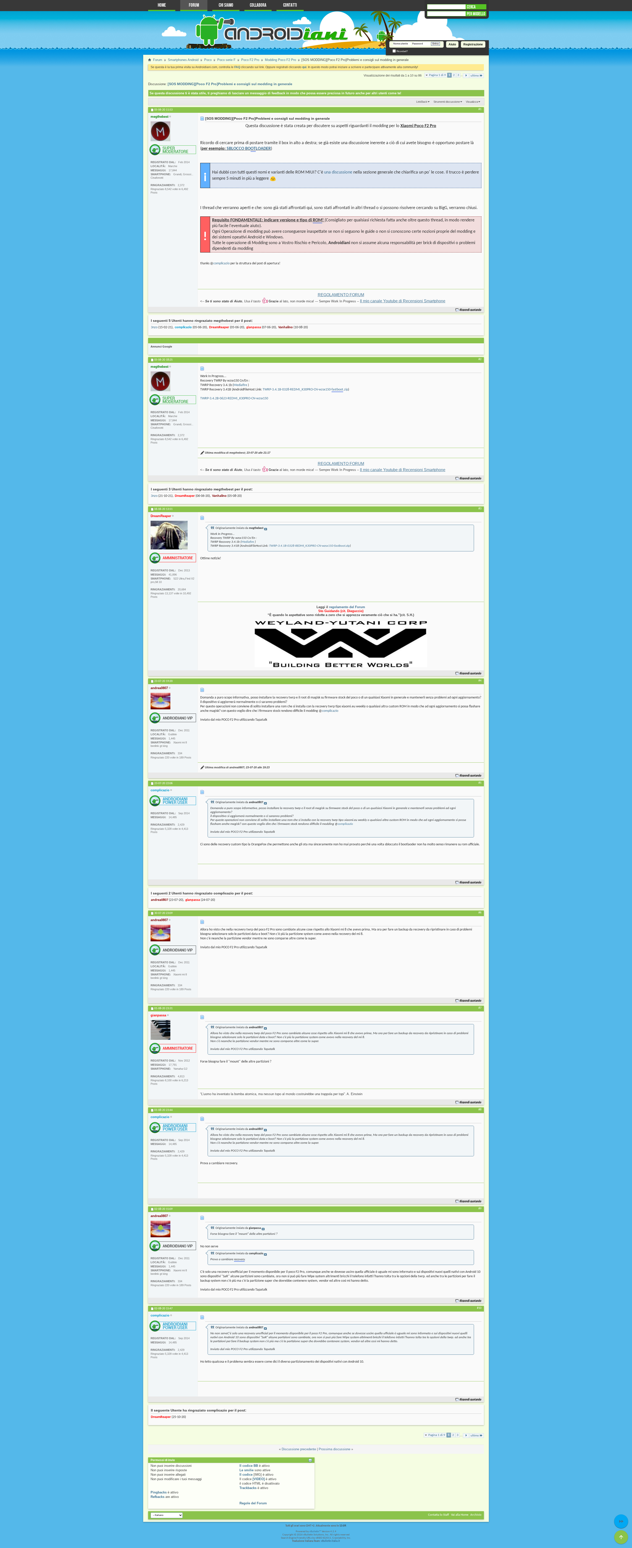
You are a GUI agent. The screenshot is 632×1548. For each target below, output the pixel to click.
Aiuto (452, 44)
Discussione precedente (299, 1449)
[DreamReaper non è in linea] (169, 535)
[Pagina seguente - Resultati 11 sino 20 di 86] (466, 75)
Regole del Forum (253, 1503)
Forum (194, 5)
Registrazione (473, 44)
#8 (479, 1109)
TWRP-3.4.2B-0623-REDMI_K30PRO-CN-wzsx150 (234, 398)
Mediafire (240, 385)
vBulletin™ (315, 1531)
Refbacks (157, 1497)
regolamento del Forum (347, 607)
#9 (479, 1208)
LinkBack (421, 101)
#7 (479, 1007)
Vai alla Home (459, 1514)
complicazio (221, 263)
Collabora (258, 5)
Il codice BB (248, 1466)
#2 (479, 359)
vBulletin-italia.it (330, 1541)
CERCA (471, 6)
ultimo (475, 75)
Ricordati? (402, 51)
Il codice (246, 1474)
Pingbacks (159, 1492)
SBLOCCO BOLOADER (249, 148)
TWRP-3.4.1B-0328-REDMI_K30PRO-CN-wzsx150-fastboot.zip (309, 545)
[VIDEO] (259, 1479)
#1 (479, 109)
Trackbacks (248, 1488)
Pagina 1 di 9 (437, 75)
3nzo (154, 327)
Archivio (475, 1514)
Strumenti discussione (447, 101)
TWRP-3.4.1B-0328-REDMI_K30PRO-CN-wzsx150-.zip (305, 389)
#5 (479, 782)
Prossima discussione (334, 1449)
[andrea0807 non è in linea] (160, 701)
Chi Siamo (226, 5)
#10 (479, 1308)
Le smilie (246, 1470)
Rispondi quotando (470, 310)
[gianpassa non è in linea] (160, 1030)
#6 (479, 912)
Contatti (290, 5)
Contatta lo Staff (438, 1514)
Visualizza (472, 101)
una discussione (338, 172)
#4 (479, 680)
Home (162, 5)
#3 (479, 508)
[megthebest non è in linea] (160, 131)
